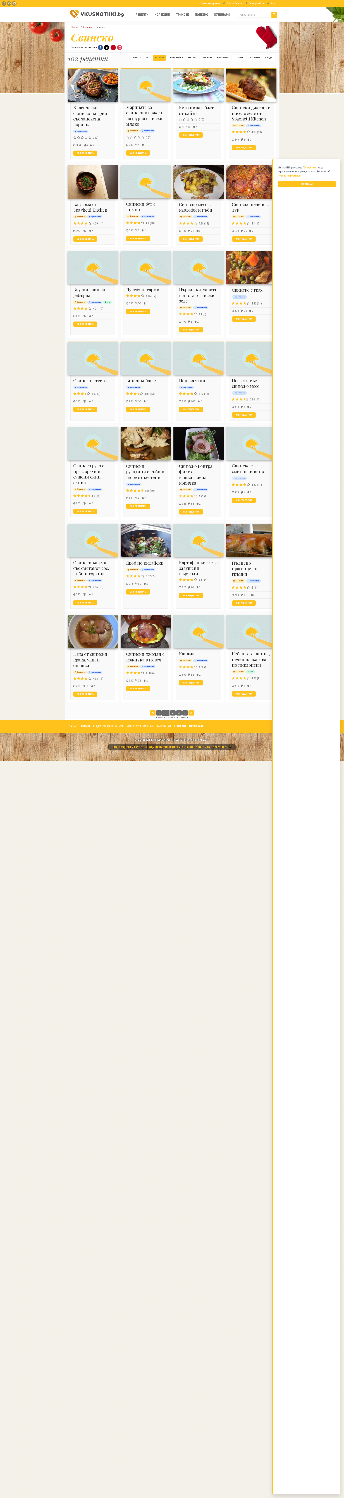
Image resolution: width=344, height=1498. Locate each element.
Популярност (176, 57)
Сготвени (238, 57)
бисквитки (310, 167)
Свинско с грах (247, 290)
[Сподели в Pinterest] (113, 47)
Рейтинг (192, 57)
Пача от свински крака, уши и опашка (90, 659)
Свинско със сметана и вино (248, 468)
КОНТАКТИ (180, 726)
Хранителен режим (210, 3)
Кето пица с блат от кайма (196, 110)
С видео (269, 57)
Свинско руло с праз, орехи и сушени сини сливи (88, 474)
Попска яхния (193, 380)
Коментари (223, 57)
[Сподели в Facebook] (100, 47)
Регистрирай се (256, 3)
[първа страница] (153, 713)
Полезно (201, 14)
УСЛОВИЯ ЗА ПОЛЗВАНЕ (140, 726)
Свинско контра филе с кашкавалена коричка (195, 474)
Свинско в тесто (90, 380)
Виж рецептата (85, 153)
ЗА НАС (73, 726)
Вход (272, 3)
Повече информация (289, 175)
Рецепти (142, 14)
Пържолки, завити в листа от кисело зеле (198, 295)
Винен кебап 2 (141, 380)
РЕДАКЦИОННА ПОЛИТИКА (108, 726)
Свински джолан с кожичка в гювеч (145, 656)
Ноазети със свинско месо (245, 383)
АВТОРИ (85, 726)
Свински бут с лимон (140, 206)
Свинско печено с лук (250, 207)
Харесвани (207, 57)
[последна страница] (191, 713)
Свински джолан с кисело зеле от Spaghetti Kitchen (251, 113)
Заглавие (159, 57)
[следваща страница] (185, 713)
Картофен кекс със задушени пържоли (198, 568)
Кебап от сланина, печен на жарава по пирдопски (251, 659)
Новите (137, 57)
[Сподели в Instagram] (119, 47)
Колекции (162, 14)
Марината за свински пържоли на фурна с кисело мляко (145, 115)
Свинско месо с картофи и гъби (195, 207)
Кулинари (222, 14)
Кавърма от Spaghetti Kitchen (90, 207)
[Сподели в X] (106, 47)
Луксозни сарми (142, 289)
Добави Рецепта (234, 3)
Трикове (182, 14)
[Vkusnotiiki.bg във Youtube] (9, 3)
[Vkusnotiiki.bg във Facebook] (4, 3)
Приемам (307, 184)
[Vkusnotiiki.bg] (14, 3)
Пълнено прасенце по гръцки (244, 568)
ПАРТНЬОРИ (196, 726)
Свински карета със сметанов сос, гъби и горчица (91, 568)
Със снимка (254, 57)
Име (148, 57)
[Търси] (274, 15)
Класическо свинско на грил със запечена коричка (90, 116)
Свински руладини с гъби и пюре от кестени (145, 471)
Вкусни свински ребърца (90, 292)
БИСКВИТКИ (164, 726)
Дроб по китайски (145, 563)
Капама (186, 653)
